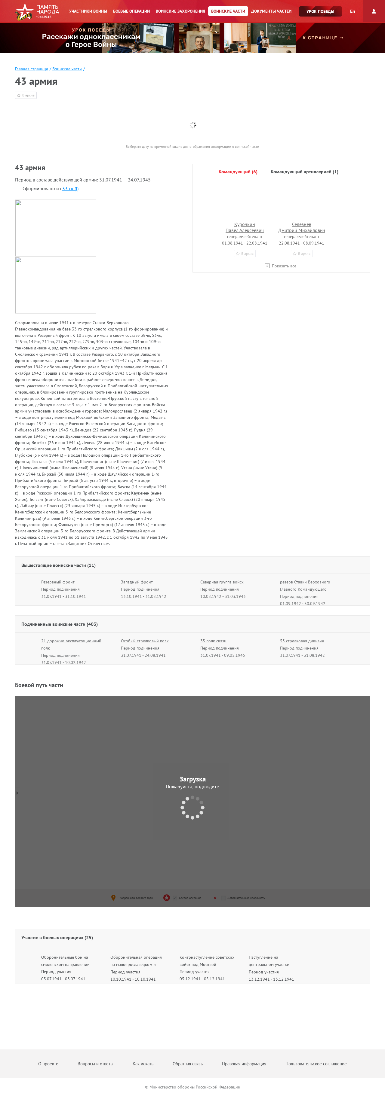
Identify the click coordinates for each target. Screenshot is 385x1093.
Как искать (143, 1064)
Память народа (37, 12)
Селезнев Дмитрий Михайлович (301, 227)
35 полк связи (213, 641)
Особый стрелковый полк (145, 641)
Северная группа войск (222, 582)
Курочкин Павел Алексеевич (245, 227)
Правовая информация (244, 1064)
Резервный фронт (58, 582)
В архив (28, 95)
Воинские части (67, 69)
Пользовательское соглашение (316, 1064)
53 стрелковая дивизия (302, 641)
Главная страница (31, 69)
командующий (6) (238, 172)
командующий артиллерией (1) (304, 172)
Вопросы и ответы (95, 1064)
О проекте (48, 1064)
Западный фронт (137, 582)
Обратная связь (188, 1064)
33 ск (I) (70, 188)
